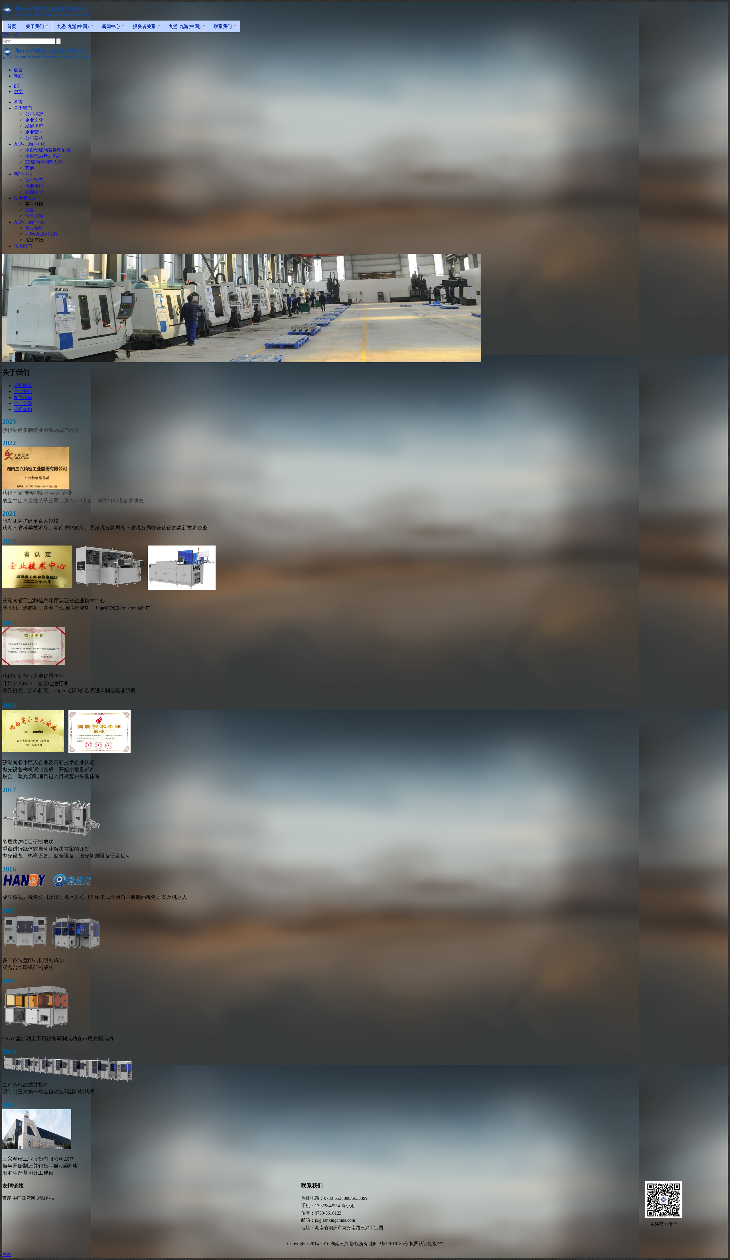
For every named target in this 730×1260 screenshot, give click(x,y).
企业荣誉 (23, 403)
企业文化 (23, 391)
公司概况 (23, 385)
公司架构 (23, 409)
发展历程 (23, 397)
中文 (14, 35)
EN (5, 35)
